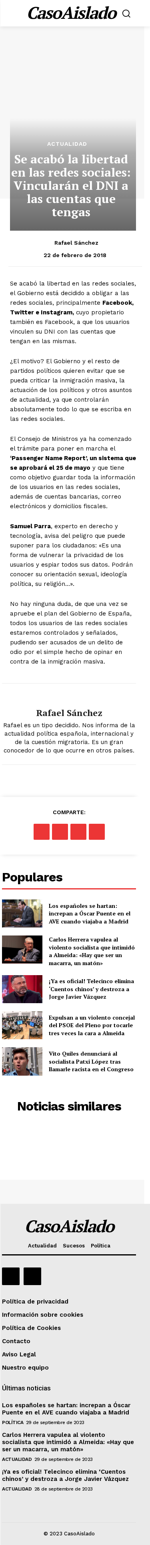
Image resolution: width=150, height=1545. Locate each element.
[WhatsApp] (97, 832)
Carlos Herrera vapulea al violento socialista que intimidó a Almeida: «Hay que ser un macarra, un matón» (92, 951)
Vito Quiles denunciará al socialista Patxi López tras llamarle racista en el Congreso (91, 1061)
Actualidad (67, 144)
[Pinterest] (78, 832)
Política (12, 1422)
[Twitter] (60, 832)
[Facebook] (42, 832)
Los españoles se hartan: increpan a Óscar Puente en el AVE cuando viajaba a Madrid (89, 913)
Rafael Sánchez (76, 242)
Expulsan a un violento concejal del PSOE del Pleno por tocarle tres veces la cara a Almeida (92, 1025)
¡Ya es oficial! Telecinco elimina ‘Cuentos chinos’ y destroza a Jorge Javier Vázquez (91, 988)
